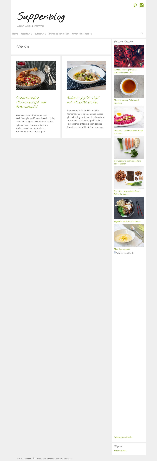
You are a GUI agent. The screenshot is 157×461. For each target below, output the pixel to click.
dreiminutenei (120, 451)
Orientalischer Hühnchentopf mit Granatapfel (31, 102)
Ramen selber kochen (82, 34)
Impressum (51, 458)
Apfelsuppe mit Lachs (123, 437)
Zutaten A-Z (40, 34)
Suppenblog (41, 16)
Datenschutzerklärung (64, 458)
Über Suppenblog (39, 458)
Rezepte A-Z (26, 34)
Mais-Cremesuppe (122, 249)
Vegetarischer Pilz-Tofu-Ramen (127, 221)
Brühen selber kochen (59, 34)
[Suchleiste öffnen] (142, 34)
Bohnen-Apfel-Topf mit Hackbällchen (83, 100)
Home (15, 34)
